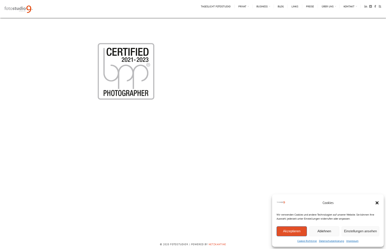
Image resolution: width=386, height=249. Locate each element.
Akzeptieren (291, 231)
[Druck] (125, 104)
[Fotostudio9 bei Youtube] (380, 7)
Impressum (352, 241)
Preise (310, 6)
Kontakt (349, 6)
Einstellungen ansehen (360, 231)
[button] (377, 203)
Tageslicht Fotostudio (216, 6)
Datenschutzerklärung (331, 241)
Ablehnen (324, 231)
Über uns (328, 6)
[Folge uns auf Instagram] (370, 7)
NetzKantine (217, 244)
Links (295, 6)
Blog (281, 6)
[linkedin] (365, 7)
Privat (242, 6)
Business (262, 6)
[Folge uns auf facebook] (375, 7)
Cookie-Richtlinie (307, 241)
